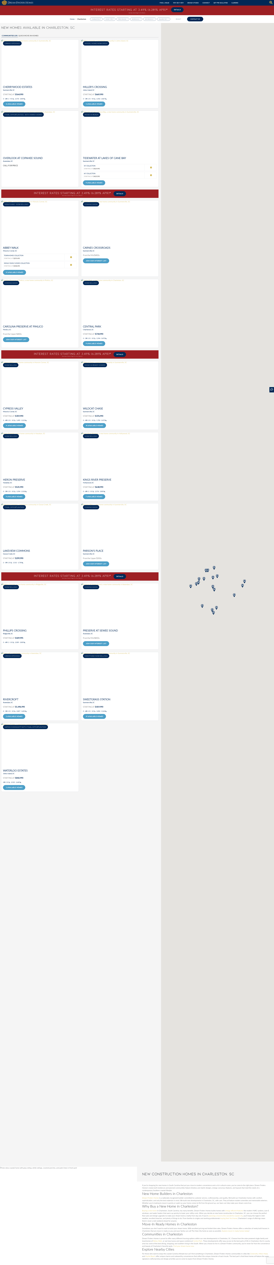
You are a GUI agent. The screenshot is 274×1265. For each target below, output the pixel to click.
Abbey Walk (11, 248)
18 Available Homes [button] (94, 425)
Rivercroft (10, 699)
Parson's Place (93, 551)
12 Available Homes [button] (14, 272)
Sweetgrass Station (96, 699)
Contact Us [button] (195, 19)
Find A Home (164, 3)
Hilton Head (263, 1254)
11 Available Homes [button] (14, 425)
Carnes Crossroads (96, 248)
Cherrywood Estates (17, 87)
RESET (178, 19)
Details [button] (177, 10)
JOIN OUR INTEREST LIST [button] (96, 261)
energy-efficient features (234, 1211)
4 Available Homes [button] (14, 104)
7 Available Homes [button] (94, 497)
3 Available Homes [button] (94, 104)
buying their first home (228, 1218)
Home (72, 19)
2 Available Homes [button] (14, 716)
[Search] (271, 2)
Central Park (92, 326)
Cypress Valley (13, 408)
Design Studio (193, 3)
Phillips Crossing (15, 630)
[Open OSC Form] (271, 389)
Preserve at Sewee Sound (100, 630)
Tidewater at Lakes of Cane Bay (104, 158)
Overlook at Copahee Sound (23, 158)
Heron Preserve (14, 480)
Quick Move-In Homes (28, 36)
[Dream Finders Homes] (17, 3)
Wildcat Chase (93, 408)
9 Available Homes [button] (94, 183)
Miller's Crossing (95, 87)
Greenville (254, 1254)
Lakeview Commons (16, 551)
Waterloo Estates (15, 770)
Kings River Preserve (97, 480)
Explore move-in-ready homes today (235, 1231)
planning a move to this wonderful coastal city (226, 1216)
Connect (206, 3)
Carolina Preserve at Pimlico (23, 326)
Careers (235, 3)
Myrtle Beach (150, 1256)
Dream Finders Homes (150, 1198)
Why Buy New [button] (178, 3)
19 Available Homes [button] (94, 716)
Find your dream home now (183, 1246)
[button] (199, 579)
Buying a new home (149, 1211)
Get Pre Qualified (221, 3)
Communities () (9, 36)
